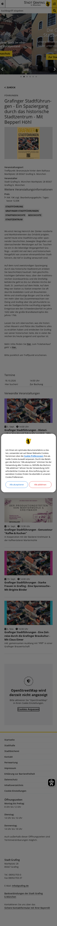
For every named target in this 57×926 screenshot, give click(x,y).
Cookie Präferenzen (33, 456)
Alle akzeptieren (17, 484)
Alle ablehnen (40, 484)
